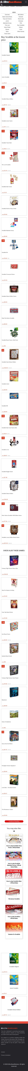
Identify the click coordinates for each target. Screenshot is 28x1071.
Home (2, 6)
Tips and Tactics (7, 19)
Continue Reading (14, 821)
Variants (21, 16)
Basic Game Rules (7, 16)
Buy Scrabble (20, 25)
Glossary (20, 21)
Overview (7, 14)
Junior (7, 21)
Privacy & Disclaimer (5, 1055)
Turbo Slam (7, 33)
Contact (3, 1052)
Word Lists (21, 19)
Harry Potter (7, 27)
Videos (21, 27)
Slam (7, 31)
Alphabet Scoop (7, 23)
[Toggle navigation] (26, 1)
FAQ (21, 23)
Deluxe (7, 29)
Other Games (20, 31)
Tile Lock (7, 25)
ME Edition (21, 14)
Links (20, 29)
